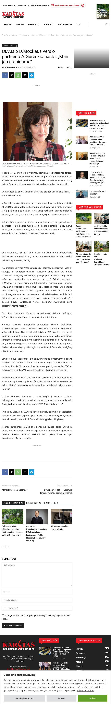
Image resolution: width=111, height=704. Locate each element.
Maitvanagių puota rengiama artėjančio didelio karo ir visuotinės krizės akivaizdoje (98, 158)
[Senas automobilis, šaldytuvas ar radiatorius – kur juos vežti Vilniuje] (83, 218)
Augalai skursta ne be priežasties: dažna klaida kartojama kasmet (101, 259)
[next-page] (8, 546)
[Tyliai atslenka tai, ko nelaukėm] (82, 194)
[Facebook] (5, 75)
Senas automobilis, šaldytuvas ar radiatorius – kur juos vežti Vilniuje (102, 13)
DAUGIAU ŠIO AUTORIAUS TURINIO (42, 503)
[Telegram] (31, 75)
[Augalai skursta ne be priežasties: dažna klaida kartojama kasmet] (101, 246)
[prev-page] (4, 546)
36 (70, 67)
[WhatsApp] (18, 75)
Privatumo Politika (85, 690)
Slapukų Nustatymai (24, 698)
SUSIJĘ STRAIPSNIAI (13, 503)
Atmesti (61, 698)
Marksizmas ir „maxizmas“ (14, 490)
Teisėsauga (13, 46)
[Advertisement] (60, 14)
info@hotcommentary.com (18, 669)
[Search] (106, 24)
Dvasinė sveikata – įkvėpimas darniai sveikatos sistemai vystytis (56, 491)
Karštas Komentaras (11, 67)
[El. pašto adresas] (25, 75)
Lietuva (5, 46)
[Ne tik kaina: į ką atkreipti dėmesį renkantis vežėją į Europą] (101, 218)
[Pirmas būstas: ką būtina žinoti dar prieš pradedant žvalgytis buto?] (83, 246)
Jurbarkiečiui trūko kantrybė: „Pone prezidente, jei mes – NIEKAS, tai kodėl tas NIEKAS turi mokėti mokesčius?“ (61, 668)
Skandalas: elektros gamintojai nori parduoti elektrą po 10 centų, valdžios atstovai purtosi (62, 652)
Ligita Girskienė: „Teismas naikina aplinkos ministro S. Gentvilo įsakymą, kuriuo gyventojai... (98, 177)
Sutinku (92, 698)
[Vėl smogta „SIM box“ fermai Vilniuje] (61, 516)
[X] (11, 75)
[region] (55, 687)
